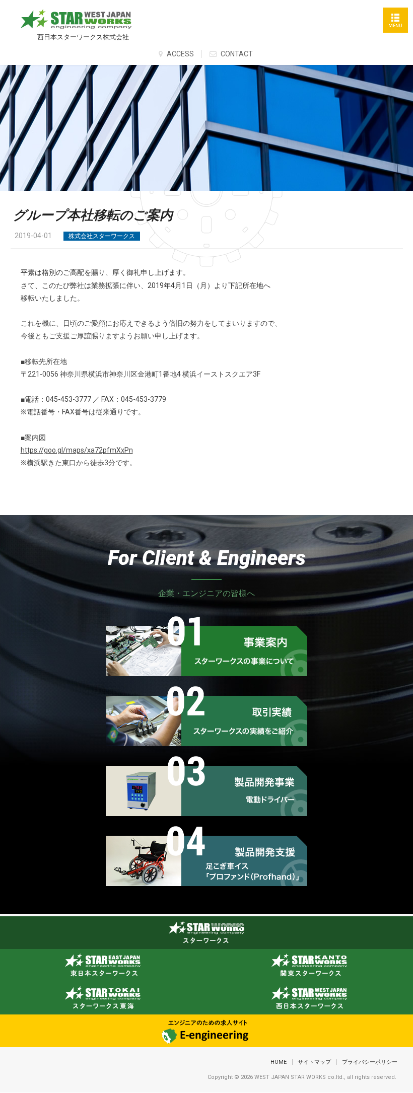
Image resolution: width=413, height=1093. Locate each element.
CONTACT (236, 54)
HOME (278, 1062)
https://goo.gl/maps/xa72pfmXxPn (77, 450)
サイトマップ (314, 1062)
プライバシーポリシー (369, 1062)
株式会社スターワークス (101, 236)
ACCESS (179, 54)
